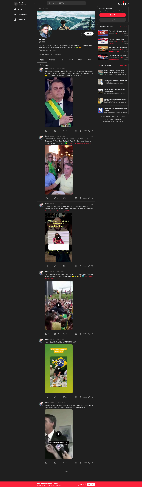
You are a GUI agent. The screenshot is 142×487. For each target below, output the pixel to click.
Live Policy (118, 119)
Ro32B (47, 68)
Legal (113, 116)
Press (108, 116)
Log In (82, 484)
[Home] (112, 3)
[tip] (49, 198)
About (103, 116)
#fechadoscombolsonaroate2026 (80, 143)
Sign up (91, 484)
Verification (119, 121)
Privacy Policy (120, 116)
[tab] (42, 60)
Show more (123, 27)
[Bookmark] (76, 130)
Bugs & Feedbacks (108, 121)
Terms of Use (109, 119)
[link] (61, 68)
